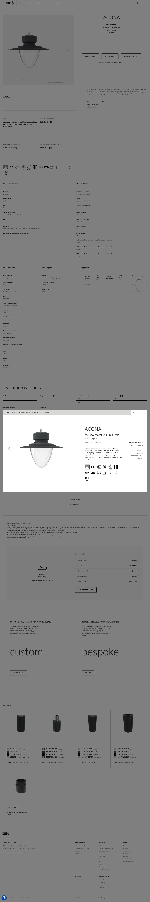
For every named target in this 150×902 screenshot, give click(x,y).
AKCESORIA (139, 453)
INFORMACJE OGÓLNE (136, 442)
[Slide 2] (62, 483)
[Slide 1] (59, 483)
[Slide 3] (66, 483)
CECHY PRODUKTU (137, 445)
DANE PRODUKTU (137, 448)
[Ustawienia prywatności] (4, 897)
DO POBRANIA (138, 458)
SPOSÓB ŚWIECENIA (137, 456)
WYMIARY (140, 450)
